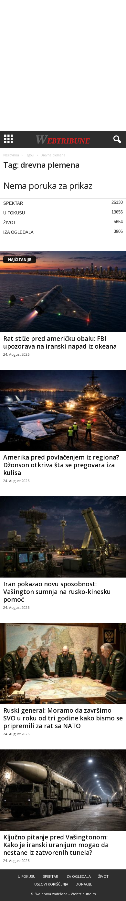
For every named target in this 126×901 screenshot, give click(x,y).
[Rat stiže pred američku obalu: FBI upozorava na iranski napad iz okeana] (63, 291)
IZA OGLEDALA (18, 232)
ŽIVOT (9, 222)
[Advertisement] (63, 65)
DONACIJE (84, 884)
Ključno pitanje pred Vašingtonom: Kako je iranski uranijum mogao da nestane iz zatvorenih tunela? (56, 845)
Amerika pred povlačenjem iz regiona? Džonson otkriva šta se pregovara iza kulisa (61, 465)
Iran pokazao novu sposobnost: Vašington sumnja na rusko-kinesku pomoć (57, 592)
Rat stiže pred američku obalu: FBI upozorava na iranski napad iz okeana (60, 342)
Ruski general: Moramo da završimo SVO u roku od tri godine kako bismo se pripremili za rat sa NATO (63, 718)
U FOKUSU (14, 213)
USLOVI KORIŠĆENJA (51, 884)
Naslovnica (11, 155)
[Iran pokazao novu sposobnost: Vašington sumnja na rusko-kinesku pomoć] (63, 537)
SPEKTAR (13, 203)
